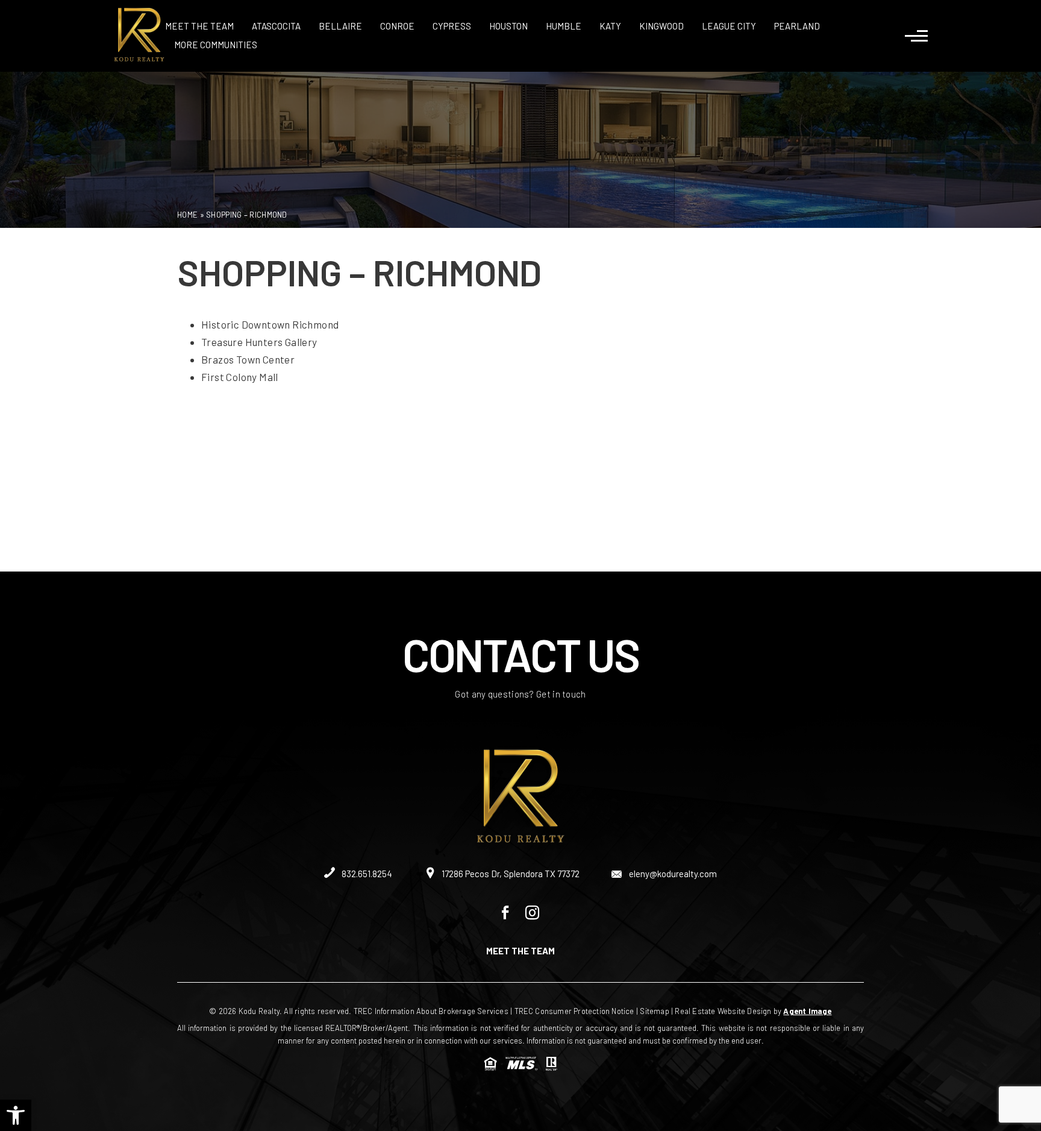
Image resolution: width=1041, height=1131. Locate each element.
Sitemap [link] (654, 1011)
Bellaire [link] (340, 25)
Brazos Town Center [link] (248, 359)
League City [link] (729, 25)
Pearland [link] (797, 25)
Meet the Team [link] (199, 25)
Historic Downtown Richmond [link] (270, 324)
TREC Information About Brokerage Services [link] (431, 1011)
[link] (15, 1115)
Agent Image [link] (807, 1011)
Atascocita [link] (276, 25)
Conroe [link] (397, 25)
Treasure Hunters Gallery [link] (259, 342)
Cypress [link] (452, 25)
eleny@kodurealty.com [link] (672, 873)
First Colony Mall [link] (239, 377)
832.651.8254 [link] (366, 873)
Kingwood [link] (661, 25)
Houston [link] (508, 25)
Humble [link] (563, 25)
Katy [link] (610, 25)
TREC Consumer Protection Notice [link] (574, 1011)
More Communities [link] (215, 44)
